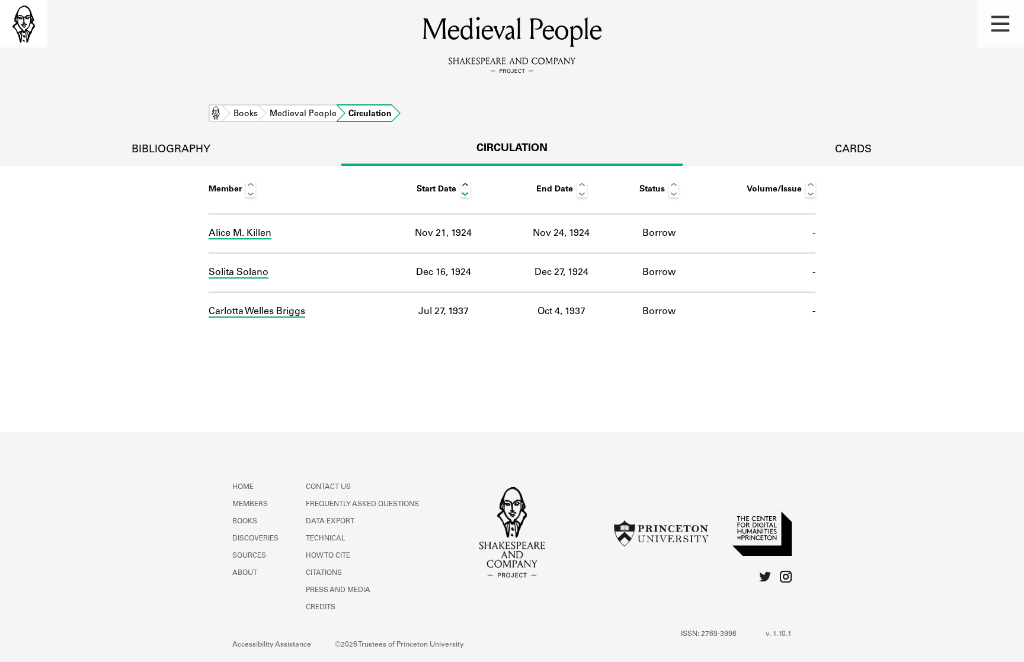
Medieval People (303, 114)
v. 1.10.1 (779, 634)
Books (245, 114)
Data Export (330, 521)
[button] (1000, 23)
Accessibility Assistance (271, 644)
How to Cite (328, 555)
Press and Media (338, 590)
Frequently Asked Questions (362, 504)
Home (216, 114)
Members (250, 504)
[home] (23, 23)
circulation (512, 148)
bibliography (171, 150)
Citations (324, 573)
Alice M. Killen (240, 233)
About (244, 573)
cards (853, 150)
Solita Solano (238, 272)
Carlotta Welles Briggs (257, 311)
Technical (325, 538)
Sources (249, 555)
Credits (320, 607)
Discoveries (255, 538)
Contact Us (328, 487)
